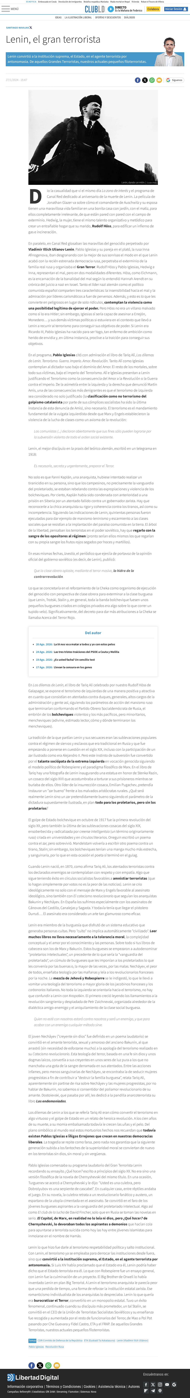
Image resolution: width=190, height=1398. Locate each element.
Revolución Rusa (54, 1347)
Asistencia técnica (111, 1386)
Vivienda (135, 1)
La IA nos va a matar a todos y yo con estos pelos (75, 644)
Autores (134, 1386)
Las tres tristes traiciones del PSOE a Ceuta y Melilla (77, 652)
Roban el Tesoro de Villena (152, 1)
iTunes (160, 1391)
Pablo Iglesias (36, 1347)
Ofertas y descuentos (108, 17)
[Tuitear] (145, 80)
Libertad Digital (75, 1377)
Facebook (146, 1384)
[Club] (95, 9)
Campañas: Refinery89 (19, 1391)
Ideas (58, 17)
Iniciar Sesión (173, 9)
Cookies (89, 1386)
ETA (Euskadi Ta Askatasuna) (99, 1340)
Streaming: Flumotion (68, 1391)
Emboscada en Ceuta (47, 1)
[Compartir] (137, 80)
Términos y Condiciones (63, 1386)
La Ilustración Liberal (78, 17)
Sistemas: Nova (88, 1391)
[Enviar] (152, 80)
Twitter (153, 1384)
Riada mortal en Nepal (120, 1)
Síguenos (177, 80)
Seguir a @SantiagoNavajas (30, 27)
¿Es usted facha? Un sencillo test (65, 660)
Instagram (160, 1384)
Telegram (153, 1391)
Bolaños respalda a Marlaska (96, 1)
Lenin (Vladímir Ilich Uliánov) (132, 1340)
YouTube (167, 1384)
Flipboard (146, 1391)
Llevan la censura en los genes (64, 667)
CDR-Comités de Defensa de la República (60, 1340)
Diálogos (129, 17)
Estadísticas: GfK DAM (43, 1391)
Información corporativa (25, 1386)
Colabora (153, 9)
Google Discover (174, 1384)
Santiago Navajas (17, 28)
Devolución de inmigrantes (70, 1)
